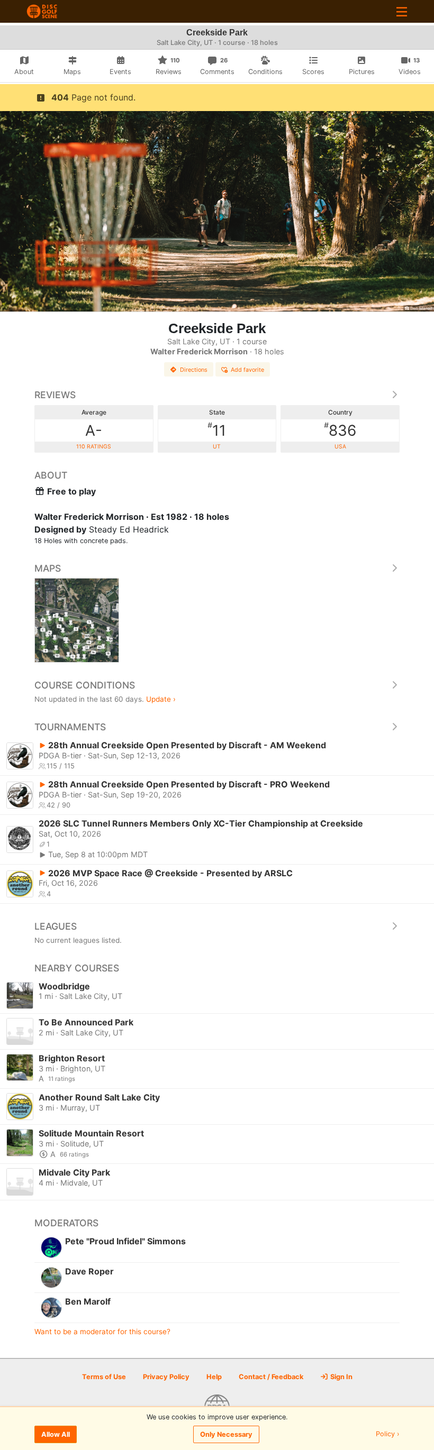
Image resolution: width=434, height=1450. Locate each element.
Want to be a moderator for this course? (102, 1331)
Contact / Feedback (271, 1377)
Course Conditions (84, 685)
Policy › (388, 1434)
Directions (193, 369)
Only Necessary (226, 1434)
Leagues (55, 926)
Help (214, 1377)
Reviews (55, 394)
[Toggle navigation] (402, 11)
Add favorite (247, 369)
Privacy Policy (166, 1377)
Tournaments (70, 726)
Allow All (55, 1434)
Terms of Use (104, 1377)
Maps (47, 568)
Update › (161, 699)
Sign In (340, 1377)
